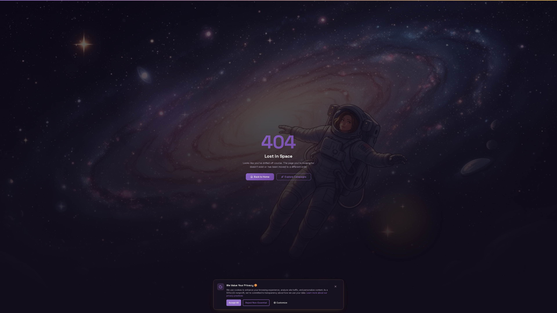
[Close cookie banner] (336, 286)
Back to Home (261, 176)
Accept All (234, 302)
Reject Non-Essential (256, 302)
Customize (281, 302)
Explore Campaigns (295, 176)
